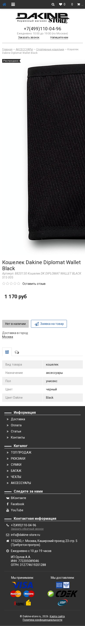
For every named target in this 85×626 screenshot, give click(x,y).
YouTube (17, 510)
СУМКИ (16, 464)
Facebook (17, 504)
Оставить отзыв (34, 283)
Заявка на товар (52, 324)
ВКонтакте (18, 498)
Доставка (18, 419)
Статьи (16, 431)
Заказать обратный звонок (27, 528)
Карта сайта (57, 616)
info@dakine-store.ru (25, 535)
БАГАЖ (16, 470)
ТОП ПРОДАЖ (21, 452)
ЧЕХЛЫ (16, 477)
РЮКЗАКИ (18, 458)
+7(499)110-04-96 (42, 28)
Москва (7, 337)
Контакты (18, 437)
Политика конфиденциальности (42, 619)
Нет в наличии (15, 324)
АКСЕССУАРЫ (21, 483)
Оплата (16, 425)
